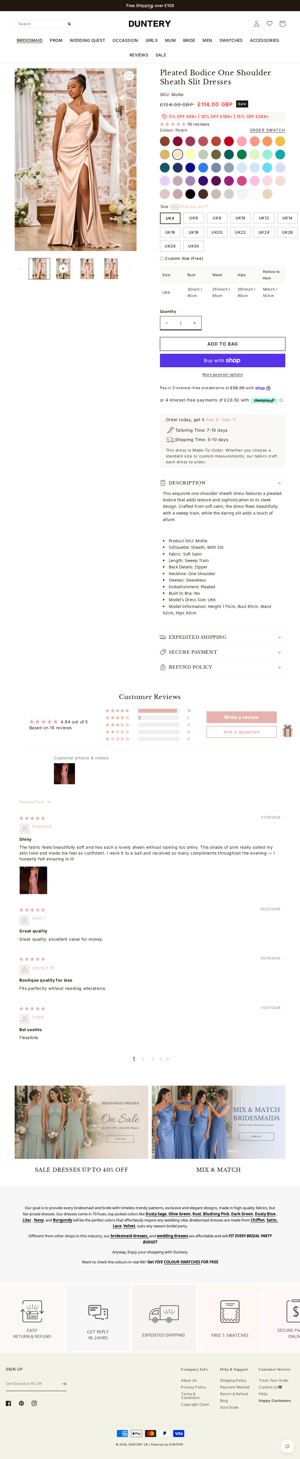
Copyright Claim (195, 1404)
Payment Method (234, 1387)
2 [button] (143, 1058)
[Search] (69, 24)
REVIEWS (138, 54)
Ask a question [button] (242, 732)
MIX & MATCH (218, 1170)
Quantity (168, 311)
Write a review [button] (241, 717)
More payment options (222, 374)
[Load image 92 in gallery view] (87, 268)
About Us (189, 1380)
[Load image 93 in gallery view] (110, 268)
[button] (148, 7)
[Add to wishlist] (129, 75)
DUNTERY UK (138, 1444)
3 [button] (152, 1058)
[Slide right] (130, 268)
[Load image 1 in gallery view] (39, 268)
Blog (224, 1400)
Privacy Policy (193, 1387)
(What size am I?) (189, 206)
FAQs (263, 1394)
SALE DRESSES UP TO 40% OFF (81, 1170)
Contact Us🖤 (270, 1387)
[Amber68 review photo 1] (33, 880)
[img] (32, 818)
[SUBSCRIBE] (64, 1384)
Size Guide (229, 1407)
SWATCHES (231, 40)
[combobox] (44, 24)
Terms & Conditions (190, 1396)
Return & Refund (234, 1394)
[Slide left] (21, 268)
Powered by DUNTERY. (168, 1444)
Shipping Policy (233, 1380)
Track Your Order (274, 1380)
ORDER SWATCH (267, 130)
